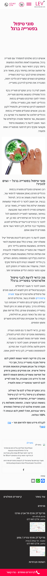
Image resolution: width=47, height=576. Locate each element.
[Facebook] (23, 470)
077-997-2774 (12, 4)
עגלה (21, 4)
